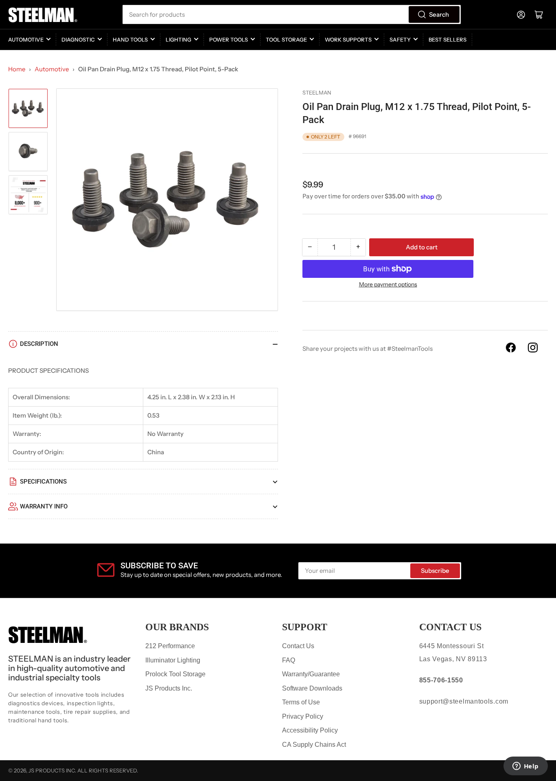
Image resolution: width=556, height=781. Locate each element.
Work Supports (348, 39)
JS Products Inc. (168, 688)
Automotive (26, 39)
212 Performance (170, 645)
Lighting (178, 39)
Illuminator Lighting (172, 660)
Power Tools (228, 39)
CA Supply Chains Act (314, 744)
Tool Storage (286, 39)
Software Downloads (312, 688)
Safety (400, 39)
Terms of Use (301, 702)
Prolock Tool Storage (175, 674)
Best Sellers (447, 39)
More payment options (388, 284)
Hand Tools (130, 39)
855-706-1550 (441, 680)
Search (439, 14)
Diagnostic (78, 39)
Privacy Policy (302, 716)
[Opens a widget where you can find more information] (525, 767)
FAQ (288, 660)
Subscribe (435, 570)
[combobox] (292, 14)
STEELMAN (316, 92)
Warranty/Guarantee (311, 674)
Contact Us (298, 645)
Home (16, 69)
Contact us (450, 627)
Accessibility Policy (310, 730)
